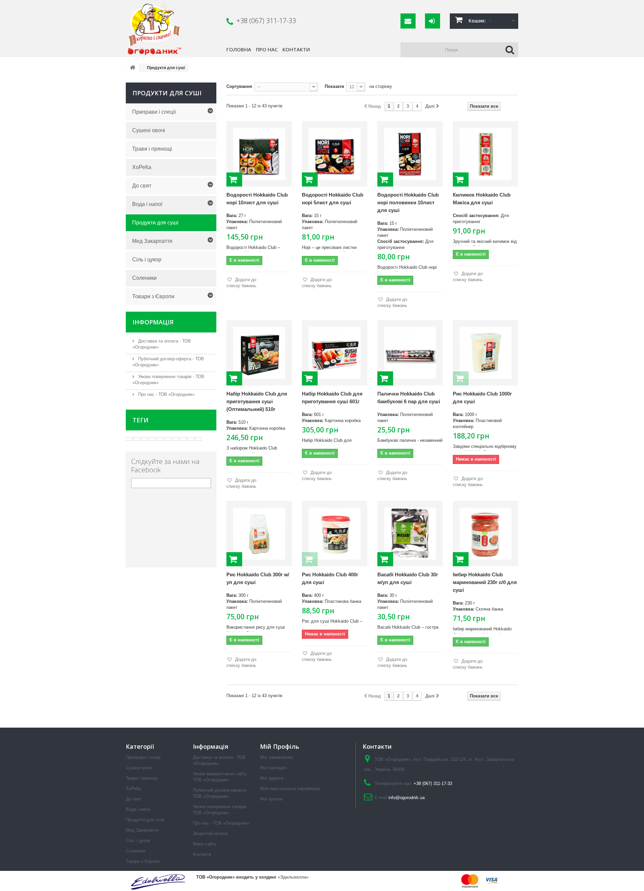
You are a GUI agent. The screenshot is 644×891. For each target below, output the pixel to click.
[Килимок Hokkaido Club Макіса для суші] (486, 154)
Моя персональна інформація (290, 788)
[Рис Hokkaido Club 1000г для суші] (486, 353)
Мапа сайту (204, 843)
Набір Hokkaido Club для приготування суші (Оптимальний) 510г (256, 401)
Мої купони (271, 798)
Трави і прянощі (152, 149)
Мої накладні (273, 767)
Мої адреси (271, 778)
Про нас (267, 49)
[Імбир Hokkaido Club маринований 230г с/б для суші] (486, 534)
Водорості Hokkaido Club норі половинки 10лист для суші (408, 202)
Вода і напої (147, 204)
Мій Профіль (279, 746)
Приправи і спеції (154, 112)
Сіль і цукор (146, 259)
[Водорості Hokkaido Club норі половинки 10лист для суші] (410, 154)
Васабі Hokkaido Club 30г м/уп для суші (407, 578)
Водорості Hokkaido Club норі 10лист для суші (257, 198)
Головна (238, 49)
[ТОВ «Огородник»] (172, 28)
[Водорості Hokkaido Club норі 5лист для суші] (335, 154)
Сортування (239, 86)
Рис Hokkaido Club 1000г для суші (482, 397)
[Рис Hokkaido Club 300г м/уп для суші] (259, 534)
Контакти (296, 49)
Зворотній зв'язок (210, 833)
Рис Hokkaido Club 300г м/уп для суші (257, 578)
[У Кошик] (234, 179)
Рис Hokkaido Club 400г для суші (330, 578)
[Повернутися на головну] (132, 68)
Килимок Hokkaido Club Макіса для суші (482, 198)
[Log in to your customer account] (432, 21)
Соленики (144, 278)
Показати (334, 86)
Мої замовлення (276, 757)
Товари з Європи (153, 296)
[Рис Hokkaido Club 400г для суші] (335, 534)
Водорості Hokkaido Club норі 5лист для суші (332, 198)
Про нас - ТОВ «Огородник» (166, 394)
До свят (141, 186)
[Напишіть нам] (408, 21)
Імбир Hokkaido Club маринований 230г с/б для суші (485, 582)
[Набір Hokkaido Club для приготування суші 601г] (335, 353)
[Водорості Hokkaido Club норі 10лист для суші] (259, 154)
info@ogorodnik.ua (406, 797)
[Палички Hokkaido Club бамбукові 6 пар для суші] (410, 353)
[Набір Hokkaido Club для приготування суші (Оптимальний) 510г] (259, 353)
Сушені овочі (148, 130)
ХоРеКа (141, 167)
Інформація (153, 322)
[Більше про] (129, 439)
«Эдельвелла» (293, 877)
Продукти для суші (155, 222)
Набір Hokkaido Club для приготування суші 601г (332, 397)
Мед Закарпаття (152, 241)
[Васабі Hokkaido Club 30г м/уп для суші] (410, 534)
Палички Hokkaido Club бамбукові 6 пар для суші (408, 397)
